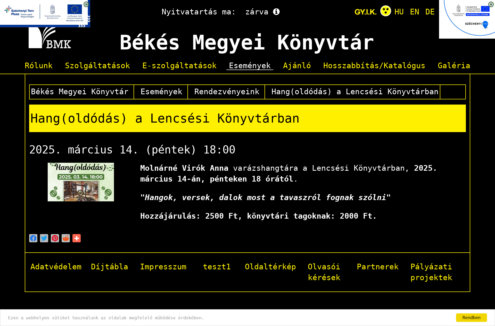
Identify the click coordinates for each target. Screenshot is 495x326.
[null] (33, 238)
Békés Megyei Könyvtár (79, 91)
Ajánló (297, 66)
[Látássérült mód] (385, 11)
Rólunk (39, 66)
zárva (256, 11)
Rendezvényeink (226, 91)
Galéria (454, 66)
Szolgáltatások (97, 66)
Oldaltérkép (270, 266)
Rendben (472, 317)
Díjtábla (109, 266)
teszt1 (217, 266)
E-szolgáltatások (179, 66)
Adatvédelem (55, 266)
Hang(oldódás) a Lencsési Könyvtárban (355, 91)
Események (250, 66)
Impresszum (163, 266)
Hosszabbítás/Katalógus (374, 66)
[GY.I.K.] (365, 11)
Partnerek (378, 266)
